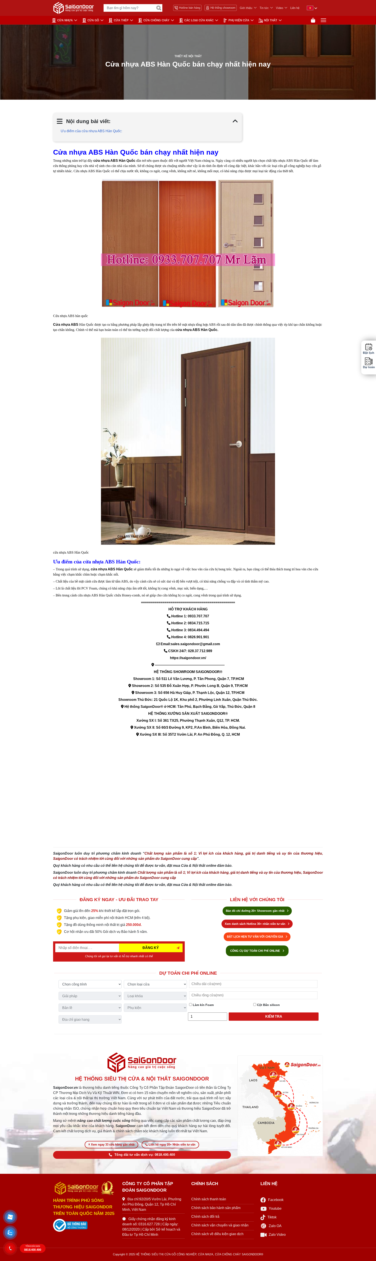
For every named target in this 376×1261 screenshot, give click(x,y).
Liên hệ (294, 8)
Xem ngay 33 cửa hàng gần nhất (112, 1144)
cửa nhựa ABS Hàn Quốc (196, 330)
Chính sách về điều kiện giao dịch (217, 1234)
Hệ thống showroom (222, 7)
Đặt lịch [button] (368, 352)
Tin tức (264, 8)
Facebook (276, 1200)
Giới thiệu (246, 8)
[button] (10, 1217)
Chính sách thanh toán (208, 1199)
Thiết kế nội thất (188, 56)
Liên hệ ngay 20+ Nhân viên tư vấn (172, 1144)
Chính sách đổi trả (205, 1216)
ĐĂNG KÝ (151, 948)
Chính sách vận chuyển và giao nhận (219, 1225)
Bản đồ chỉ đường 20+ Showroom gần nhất (255, 910)
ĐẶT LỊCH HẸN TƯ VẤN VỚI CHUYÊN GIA (255, 936)
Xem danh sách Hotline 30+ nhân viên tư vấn (255, 923)
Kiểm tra (273, 1016)
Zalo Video (277, 1234)
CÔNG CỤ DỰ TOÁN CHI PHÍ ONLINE (255, 950)
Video (279, 8)
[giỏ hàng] (313, 20)
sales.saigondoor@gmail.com (195, 644)
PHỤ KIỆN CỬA (238, 20)
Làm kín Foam (203, 1005)
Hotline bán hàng (189, 7)
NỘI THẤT (270, 20)
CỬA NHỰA (65, 20)
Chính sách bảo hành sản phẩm (215, 1208)
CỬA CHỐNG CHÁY (156, 20)
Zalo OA (275, 1226)
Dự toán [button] (368, 367)
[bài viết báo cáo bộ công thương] (84, 1225)
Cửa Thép (121, 20)
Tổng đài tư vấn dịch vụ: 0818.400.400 (144, 1154)
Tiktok (272, 1217)
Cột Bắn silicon (268, 1005)
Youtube (275, 1208)
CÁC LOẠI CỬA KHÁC (199, 20)
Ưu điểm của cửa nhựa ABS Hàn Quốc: (91, 131)
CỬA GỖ (93, 20)
